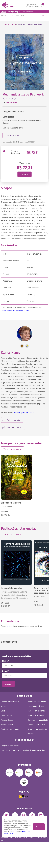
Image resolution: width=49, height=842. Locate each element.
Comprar (24, 174)
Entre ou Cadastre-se (34, 6)
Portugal (10, 11)
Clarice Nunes (12, 102)
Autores (4, 706)
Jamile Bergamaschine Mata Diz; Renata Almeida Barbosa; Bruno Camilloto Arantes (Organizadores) (15, 595)
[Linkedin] (41, 815)
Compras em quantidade (38, 720)
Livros (13, 24)
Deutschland (27, 11)
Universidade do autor (37, 715)
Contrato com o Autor (10, 729)
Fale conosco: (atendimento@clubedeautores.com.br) (23, 750)
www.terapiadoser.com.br (24, 412)
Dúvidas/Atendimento (10, 701)
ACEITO (39, 826)
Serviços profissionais (36, 711)
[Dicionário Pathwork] (16, 477)
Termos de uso (7, 724)
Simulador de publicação (37, 731)
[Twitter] (6, 815)
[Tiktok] (32, 815)
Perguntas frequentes (10, 745)
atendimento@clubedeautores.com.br (15, 310)
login (9, 626)
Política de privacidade (37, 701)
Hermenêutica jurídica (11, 588)
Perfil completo (13, 420)
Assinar (8, 684)
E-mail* (5, 671)
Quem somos (6, 715)
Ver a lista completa (12, 449)
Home (6, 24)
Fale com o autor (14, 427)
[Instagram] (23, 815)
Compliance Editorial (36, 706)
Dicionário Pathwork (11, 503)
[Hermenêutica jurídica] (16, 562)
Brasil (3, 11)
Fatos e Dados (7, 720)
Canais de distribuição (36, 724)
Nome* (5, 661)
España (18, 11)
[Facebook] (15, 815)
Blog (3, 711)
